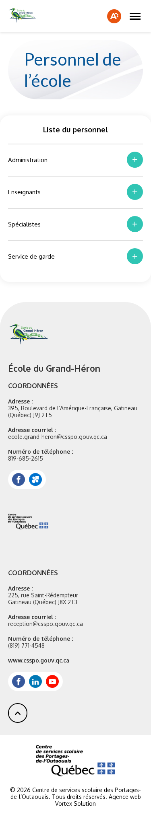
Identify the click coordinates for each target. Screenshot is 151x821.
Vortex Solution (75, 803)
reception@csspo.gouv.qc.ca (45, 623)
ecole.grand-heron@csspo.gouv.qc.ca (57, 436)
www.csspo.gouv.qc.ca (38, 660)
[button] (135, 16)
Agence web (125, 796)
